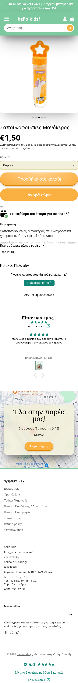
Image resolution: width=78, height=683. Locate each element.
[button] (36, 375)
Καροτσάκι (72, 19)
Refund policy (13, 524)
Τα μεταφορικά (42, 144)
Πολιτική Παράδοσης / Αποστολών (26, 506)
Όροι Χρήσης (12, 494)
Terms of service (14, 518)
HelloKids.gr (25, 654)
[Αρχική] (29, 19)
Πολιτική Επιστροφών (17, 512)
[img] (39, 322)
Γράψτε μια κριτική (39, 283)
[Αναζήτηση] (70, 28)
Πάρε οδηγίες (39, 446)
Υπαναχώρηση (13, 530)
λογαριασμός (64, 19)
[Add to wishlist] (1, 206)
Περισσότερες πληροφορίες (20, 245)
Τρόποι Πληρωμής (15, 500)
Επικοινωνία (12, 489)
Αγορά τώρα (39, 195)
